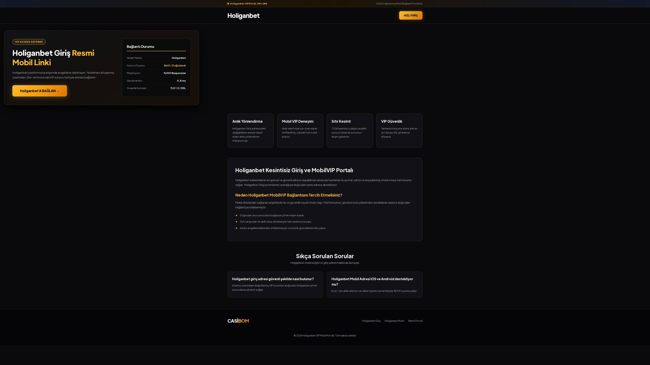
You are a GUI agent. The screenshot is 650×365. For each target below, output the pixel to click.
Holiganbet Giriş (371, 320)
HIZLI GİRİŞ (411, 15)
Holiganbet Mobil (394, 320)
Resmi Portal (415, 320)
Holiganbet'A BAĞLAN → (39, 91)
